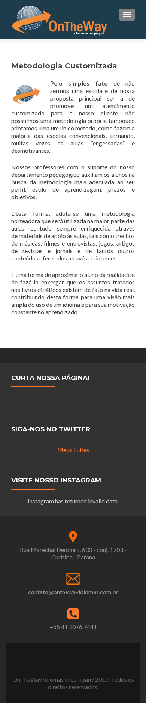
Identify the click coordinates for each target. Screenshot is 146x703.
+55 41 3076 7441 (73, 626)
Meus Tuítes (73, 449)
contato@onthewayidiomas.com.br (73, 591)
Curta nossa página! (50, 378)
